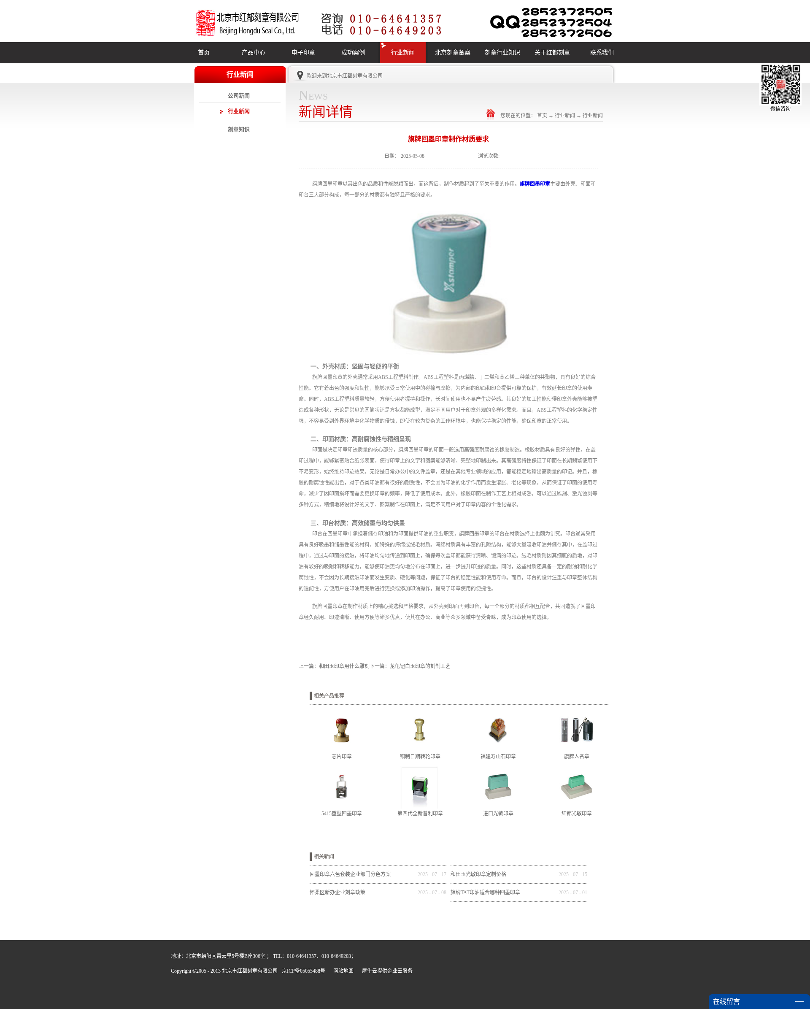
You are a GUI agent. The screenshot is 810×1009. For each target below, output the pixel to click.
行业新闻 (565, 116)
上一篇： (334, 666)
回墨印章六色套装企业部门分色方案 (350, 874)
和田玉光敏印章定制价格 (478, 874)
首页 (204, 52)
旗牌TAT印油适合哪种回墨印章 (485, 892)
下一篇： (410, 666)
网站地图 (342, 971)
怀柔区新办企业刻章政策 (337, 892)
